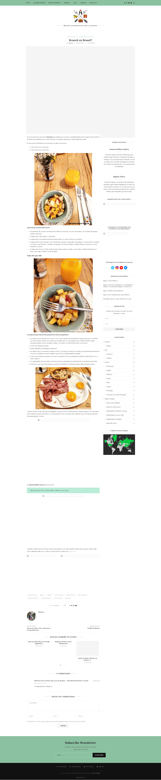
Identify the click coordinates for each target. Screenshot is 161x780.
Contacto (93, 2)
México (121, 346)
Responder (96, 680)
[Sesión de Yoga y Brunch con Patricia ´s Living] (87, 648)
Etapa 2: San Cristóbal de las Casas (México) (116, 295)
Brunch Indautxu (33, 598)
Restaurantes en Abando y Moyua (121, 411)
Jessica (71, 43)
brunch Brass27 (82, 595)
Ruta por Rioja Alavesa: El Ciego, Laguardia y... (39, 642)
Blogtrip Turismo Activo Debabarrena (63, 642)
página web (72, 551)
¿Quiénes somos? (39, 2)
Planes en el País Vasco (121, 407)
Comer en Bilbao (46, 598)
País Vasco (68, 598)
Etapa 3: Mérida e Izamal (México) (113, 291)
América (83, 2)
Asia (75, 2)
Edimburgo (121, 366)
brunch (50, 595)
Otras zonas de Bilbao (121, 403)
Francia (121, 378)
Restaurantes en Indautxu (86, 36)
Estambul (121, 374)
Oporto (121, 386)
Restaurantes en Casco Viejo (121, 415)
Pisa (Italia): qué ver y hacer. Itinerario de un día (117, 299)
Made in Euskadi (54, 2)
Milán (121, 382)
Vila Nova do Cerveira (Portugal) (121, 395)
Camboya (121, 354)
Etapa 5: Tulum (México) (110, 281)
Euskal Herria (58, 598)
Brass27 (42, 595)
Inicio (28, 2)
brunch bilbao (59, 595)
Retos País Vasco (121, 423)
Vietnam (121, 358)
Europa (66, 2)
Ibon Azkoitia (96, 773)
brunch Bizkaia (71, 595)
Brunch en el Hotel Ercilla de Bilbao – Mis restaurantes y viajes (61, 681)
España (121, 370)
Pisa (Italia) (121, 390)
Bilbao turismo (32, 595)
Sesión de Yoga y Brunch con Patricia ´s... (87, 659)
